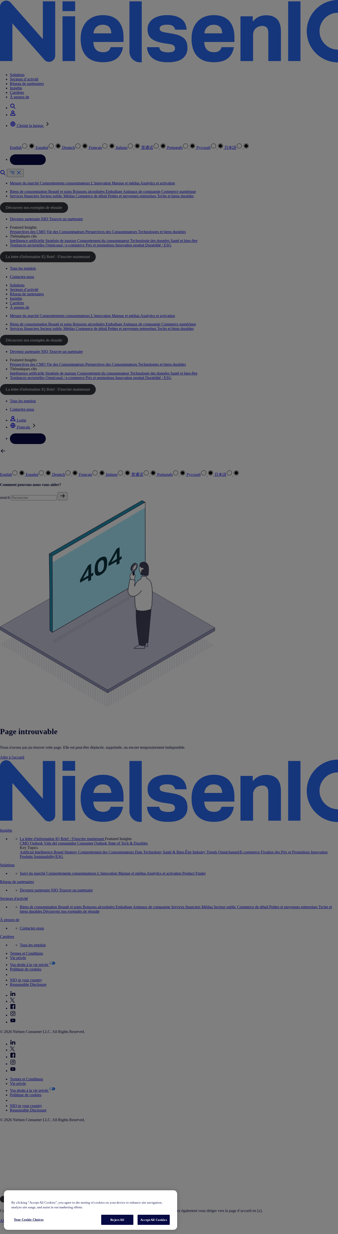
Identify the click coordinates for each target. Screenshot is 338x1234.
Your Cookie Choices (29, 1219)
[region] (90, 1210)
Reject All (117, 1220)
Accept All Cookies (153, 1220)
